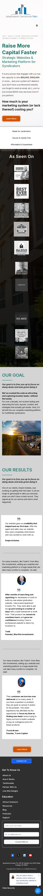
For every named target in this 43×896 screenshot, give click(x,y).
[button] (36, 25)
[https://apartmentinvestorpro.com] (21, 10)
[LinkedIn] (24, 855)
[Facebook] (13, 855)
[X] (19, 855)
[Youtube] (30, 855)
